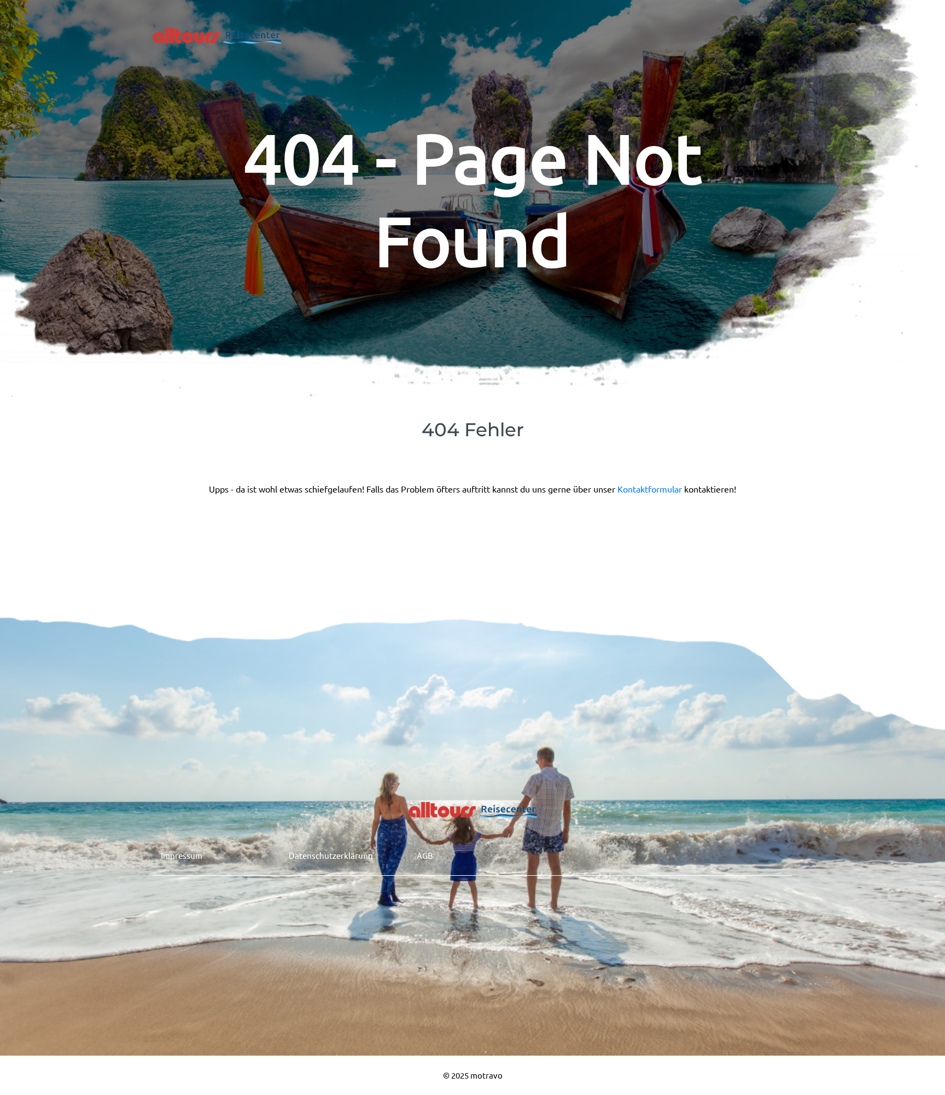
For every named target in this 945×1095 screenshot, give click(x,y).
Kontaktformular (650, 488)
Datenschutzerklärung (331, 855)
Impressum (181, 855)
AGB (425, 855)
